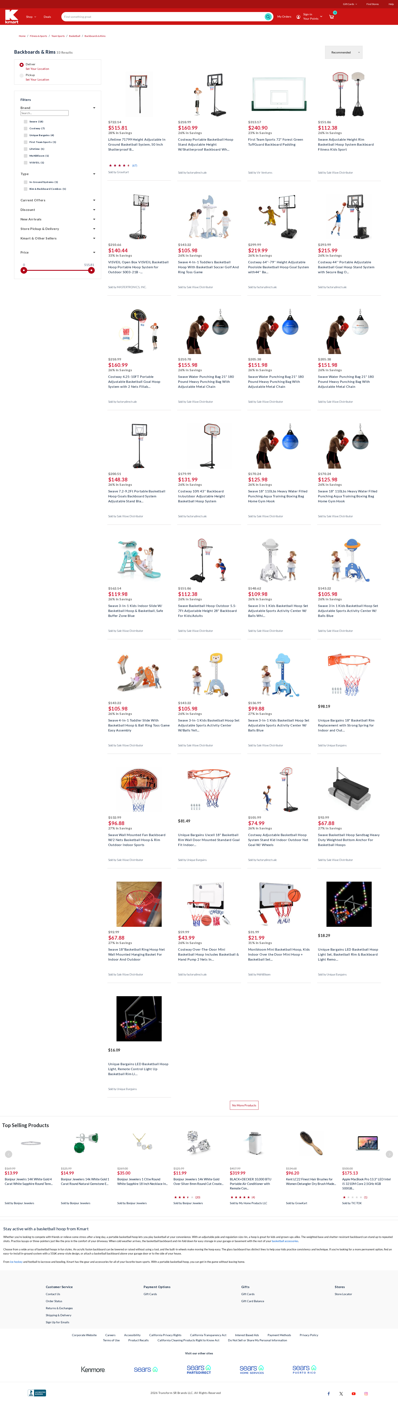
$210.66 (114, 245)
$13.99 (11, 1172)
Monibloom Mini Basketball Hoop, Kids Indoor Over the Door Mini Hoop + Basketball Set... (279, 953)
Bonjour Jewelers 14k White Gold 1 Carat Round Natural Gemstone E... (85, 1181)
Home (22, 35)
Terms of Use (111, 1340)
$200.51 (114, 474)
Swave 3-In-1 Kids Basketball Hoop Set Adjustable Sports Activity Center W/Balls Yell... (209, 724)
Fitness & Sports (38, 35)
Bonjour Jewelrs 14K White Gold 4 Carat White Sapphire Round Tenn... (29, 1181)
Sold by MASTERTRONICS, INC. (127, 287)
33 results (43, 52)
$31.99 (253, 932)
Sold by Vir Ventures (260, 172)
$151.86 (324, 122)
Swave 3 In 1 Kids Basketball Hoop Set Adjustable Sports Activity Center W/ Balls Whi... (278, 610)
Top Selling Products (25, 1125)
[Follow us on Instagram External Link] (366, 1393)
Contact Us (53, 1294)
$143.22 (184, 245)
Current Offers (33, 200)
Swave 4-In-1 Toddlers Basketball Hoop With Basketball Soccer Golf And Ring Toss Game (208, 266)
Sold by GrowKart (118, 172)
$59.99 (183, 932)
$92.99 (323, 817)
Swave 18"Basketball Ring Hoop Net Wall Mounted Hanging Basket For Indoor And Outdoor (136, 953)
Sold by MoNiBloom (259, 974)
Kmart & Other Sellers (39, 238)
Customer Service (59, 1287)
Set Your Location (37, 68)
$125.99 (66, 1168)
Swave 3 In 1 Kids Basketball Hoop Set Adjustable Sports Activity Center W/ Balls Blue (348, 610)
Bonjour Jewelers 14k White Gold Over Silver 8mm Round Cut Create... (198, 1181)
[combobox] (167, 16)
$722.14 (114, 122)
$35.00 (123, 1172)
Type (25, 174)
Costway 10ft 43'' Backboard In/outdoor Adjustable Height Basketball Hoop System (201, 495)
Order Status (54, 1301)
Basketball (74, 35)
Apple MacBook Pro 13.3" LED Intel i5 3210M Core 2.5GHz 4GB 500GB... (366, 1183)
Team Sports (58, 35)
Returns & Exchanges (59, 1308)
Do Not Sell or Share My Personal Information (257, 1340)
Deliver (37, 66)
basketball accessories (285, 1241)
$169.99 (10, 1168)
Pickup (37, 77)
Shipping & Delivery (58, 1315)
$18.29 (324, 935)
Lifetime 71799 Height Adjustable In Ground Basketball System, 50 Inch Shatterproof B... (137, 143)
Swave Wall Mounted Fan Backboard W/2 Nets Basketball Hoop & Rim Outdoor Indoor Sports (137, 839)
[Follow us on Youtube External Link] (353, 1393)
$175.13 (350, 1172)
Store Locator (343, 1294)
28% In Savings (120, 133)
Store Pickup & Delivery (40, 229)
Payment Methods (279, 1335)
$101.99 (254, 817)
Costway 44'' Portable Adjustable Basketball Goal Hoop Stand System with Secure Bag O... (346, 266)
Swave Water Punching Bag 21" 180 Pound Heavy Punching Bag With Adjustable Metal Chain (206, 381)
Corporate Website (84, 1335)
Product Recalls (138, 1340)
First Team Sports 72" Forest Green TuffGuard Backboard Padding (275, 141)
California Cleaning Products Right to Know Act (188, 1340)
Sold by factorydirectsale (192, 172)
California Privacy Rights (165, 1335)
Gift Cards (150, 1294)
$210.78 (184, 359)
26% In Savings (190, 133)
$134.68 (291, 1168)
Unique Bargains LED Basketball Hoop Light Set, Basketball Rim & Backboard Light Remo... (348, 953)
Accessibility (132, 1335)
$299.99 (254, 245)
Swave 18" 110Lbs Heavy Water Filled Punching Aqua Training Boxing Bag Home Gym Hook (278, 495)
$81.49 (184, 821)
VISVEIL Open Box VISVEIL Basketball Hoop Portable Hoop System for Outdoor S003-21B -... (138, 266)
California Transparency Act (208, 1335)
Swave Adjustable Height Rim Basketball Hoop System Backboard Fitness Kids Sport (346, 143)
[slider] (24, 270)
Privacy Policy (309, 1335)
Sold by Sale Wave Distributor (335, 172)
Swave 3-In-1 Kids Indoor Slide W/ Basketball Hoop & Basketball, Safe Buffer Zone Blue (135, 610)
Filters (26, 100)
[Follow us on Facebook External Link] (329, 1393)
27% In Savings (260, 714)
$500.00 (347, 1168)
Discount (28, 210)
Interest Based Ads (247, 1335)
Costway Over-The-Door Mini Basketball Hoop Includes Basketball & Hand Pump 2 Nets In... (208, 953)
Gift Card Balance (252, 1301)
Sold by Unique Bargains (332, 745)
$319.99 (237, 1172)
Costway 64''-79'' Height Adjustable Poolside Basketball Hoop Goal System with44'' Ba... (278, 266)
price (25, 252)
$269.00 (122, 1168)
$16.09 (114, 1050)
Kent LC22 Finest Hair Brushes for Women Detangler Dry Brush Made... (311, 1181)
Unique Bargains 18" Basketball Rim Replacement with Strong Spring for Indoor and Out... (346, 724)
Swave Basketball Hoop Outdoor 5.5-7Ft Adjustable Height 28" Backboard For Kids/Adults (207, 610)
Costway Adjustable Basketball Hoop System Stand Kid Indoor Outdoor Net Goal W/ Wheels (278, 839)
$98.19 (324, 706)
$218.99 (184, 122)
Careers (110, 1335)
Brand (25, 108)
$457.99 (235, 1168)
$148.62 (254, 588)
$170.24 (254, 474)
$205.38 (254, 359)
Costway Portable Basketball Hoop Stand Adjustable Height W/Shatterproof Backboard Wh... (205, 143)
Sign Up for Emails (57, 1322)
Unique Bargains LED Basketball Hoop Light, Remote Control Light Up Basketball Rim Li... (138, 1068)
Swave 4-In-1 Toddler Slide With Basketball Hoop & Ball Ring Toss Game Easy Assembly (139, 724)
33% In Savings (120, 255)
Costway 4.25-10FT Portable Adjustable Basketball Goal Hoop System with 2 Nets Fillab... (134, 381)
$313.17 (254, 122)
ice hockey (16, 1261)
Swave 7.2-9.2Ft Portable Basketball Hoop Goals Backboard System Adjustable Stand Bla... (136, 495)
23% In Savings (260, 133)
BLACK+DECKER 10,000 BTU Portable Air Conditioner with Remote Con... (250, 1183)
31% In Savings (260, 943)
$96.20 (292, 1172)
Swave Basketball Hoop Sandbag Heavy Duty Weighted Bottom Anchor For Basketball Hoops (349, 839)
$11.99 (180, 1172)
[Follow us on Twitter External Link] (341, 1393)
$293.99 (324, 245)
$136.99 (254, 703)
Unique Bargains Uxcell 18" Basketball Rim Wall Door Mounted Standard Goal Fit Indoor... (209, 839)
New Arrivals (31, 219)
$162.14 (114, 588)
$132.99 (114, 817)
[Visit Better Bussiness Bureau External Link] (37, 1393)
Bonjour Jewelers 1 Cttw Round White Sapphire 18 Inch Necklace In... (142, 1181)
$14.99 (67, 1172)
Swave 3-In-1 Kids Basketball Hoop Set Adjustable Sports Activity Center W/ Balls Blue (279, 724)
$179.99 (184, 474)
